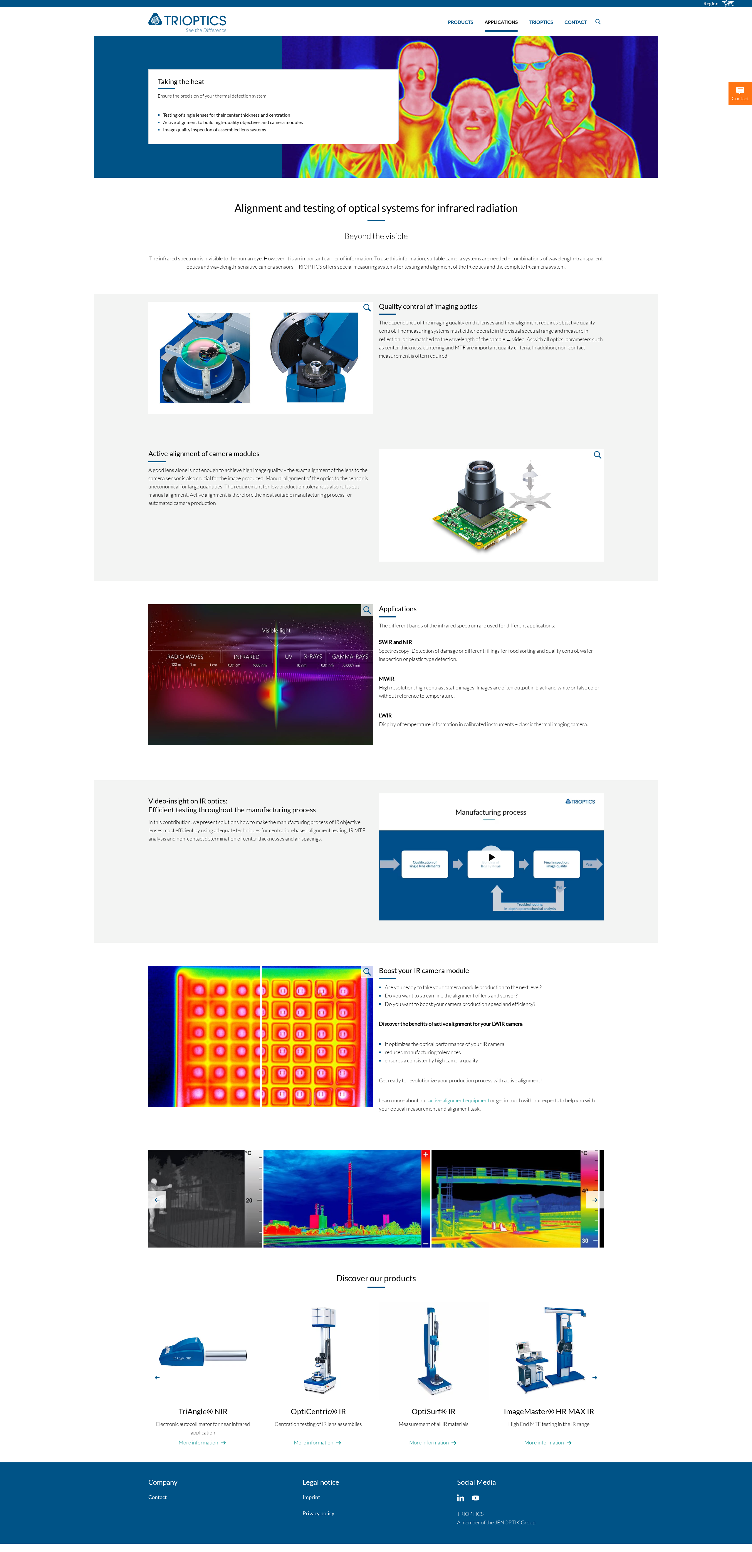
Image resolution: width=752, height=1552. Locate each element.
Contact (157, 1497)
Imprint (311, 1497)
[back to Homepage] (187, 22)
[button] (157, 1199)
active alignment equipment (458, 1100)
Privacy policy (318, 1513)
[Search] (598, 20)
